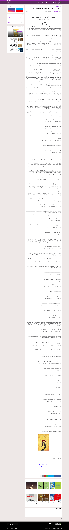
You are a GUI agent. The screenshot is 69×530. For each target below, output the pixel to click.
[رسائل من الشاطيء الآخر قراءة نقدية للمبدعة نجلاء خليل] (20, 50)
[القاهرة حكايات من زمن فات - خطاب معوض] (20, 45)
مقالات (15, 22)
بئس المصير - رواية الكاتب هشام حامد (32, 491)
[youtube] (7, 1)
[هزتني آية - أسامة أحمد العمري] (55, 485)
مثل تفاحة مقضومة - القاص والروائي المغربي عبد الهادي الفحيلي (32, 502)
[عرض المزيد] (41, 476)
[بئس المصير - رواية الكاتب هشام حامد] (31, 485)
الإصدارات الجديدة (15, 17)
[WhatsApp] (47, 476)
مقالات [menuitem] (46, 2)
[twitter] (9, 1)
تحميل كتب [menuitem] (42, 2)
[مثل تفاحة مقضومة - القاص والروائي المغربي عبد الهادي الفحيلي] (31, 497)
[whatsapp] (17, 524)
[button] (11, 2)
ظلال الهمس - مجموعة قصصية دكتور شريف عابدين (55, 502)
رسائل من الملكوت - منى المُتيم (16, 34)
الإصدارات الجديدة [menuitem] (51, 2)
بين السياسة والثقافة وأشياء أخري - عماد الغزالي (43, 491)
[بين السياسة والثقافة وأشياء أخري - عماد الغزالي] (43, 485)
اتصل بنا (15, 528)
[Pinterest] (45, 476)
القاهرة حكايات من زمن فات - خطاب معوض (13, 45)
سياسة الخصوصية (59, 0)
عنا (51, 0)
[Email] (43, 476)
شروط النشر (54, 0)
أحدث (60, 518)
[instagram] (8, 524)
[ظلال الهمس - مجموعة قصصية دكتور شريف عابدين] (55, 497)
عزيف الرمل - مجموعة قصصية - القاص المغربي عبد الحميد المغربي (43, 502)
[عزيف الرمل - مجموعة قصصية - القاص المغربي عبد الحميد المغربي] (43, 497)
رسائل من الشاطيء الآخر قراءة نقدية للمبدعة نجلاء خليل (13, 49)
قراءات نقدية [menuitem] (37, 2)
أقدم (26, 518)
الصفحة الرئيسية (58, 6)
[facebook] (10, 1)
